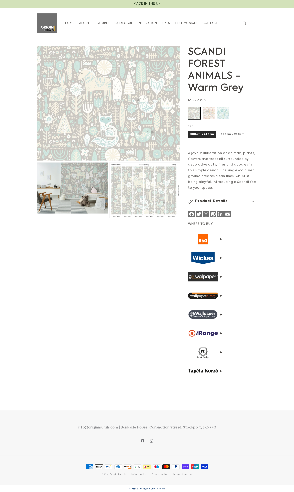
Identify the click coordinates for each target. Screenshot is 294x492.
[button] (244, 23)
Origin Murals (118, 474)
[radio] (194, 113)
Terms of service (182, 474)
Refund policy (139, 474)
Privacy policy (160, 474)
